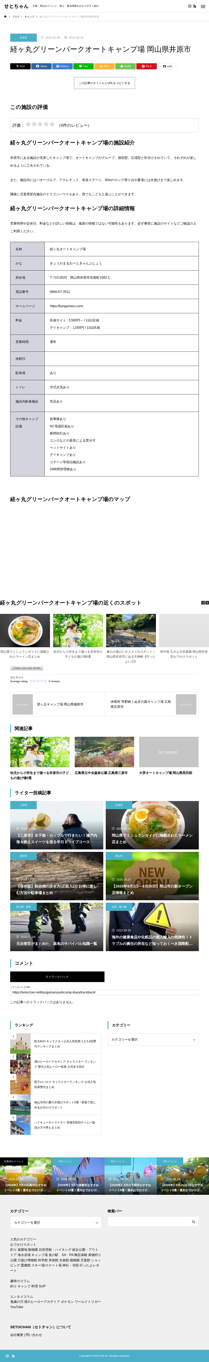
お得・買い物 (119, 906)
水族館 (64, 1260)
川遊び (22, 1260)
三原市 (23, 805)
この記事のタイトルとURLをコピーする (104, 83)
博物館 (32, 1260)
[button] (207, 603)
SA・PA (67, 1255)
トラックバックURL (20, 987)
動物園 (33, 1249)
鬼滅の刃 (16, 1301)
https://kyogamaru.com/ (66, 306)
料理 (34, 1286)
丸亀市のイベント (170, 1161)
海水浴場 (24, 1255)
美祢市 (23, 856)
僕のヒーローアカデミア (42, 1301)
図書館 (26, 1265)
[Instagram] (190, 6)
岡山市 (119, 856)
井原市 (23, 37)
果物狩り (94, 1255)
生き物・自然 (23, 906)
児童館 (85, 1260)
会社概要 (16, 1335)
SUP (42, 1286)
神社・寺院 (70, 1265)
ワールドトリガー (88, 1301)
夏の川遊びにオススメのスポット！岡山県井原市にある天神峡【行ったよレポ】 (131, 656)
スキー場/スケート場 (46, 1265)
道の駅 (53, 1255)
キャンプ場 (39, 1255)
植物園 (75, 1260)
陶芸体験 (80, 1255)
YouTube (16, 1307)
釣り (13, 1249)
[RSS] (195, 6)
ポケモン (67, 1301)
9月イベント (13, 1161)
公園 (13, 1260)
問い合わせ (34, 1335)
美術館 (53, 1260)
